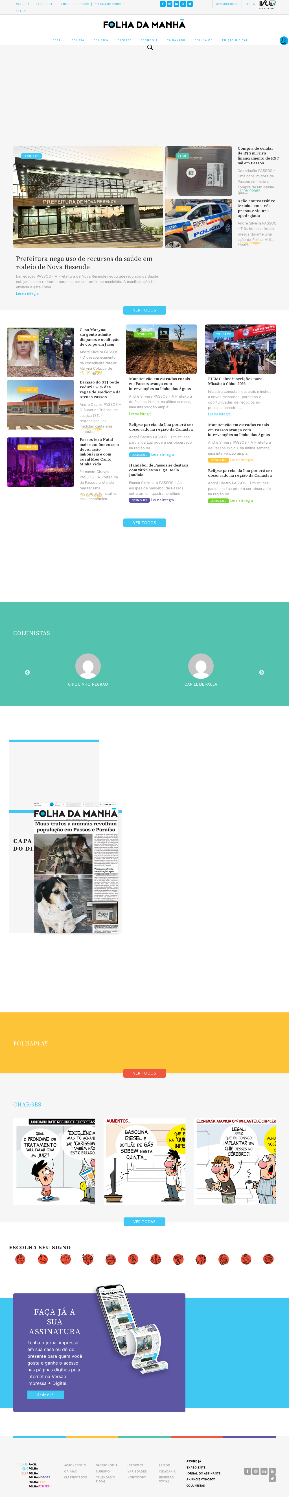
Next (261, 672)
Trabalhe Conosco (110, 4)
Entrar (22, 11)
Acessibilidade (227, 4)
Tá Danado (176, 40)
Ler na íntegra (27, 293)
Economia (149, 40)
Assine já (45, 1395)
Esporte (125, 40)
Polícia (78, 40)
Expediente (45, 4)
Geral (57, 40)
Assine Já (23, 4)
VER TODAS (144, 1222)
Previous (27, 672)
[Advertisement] (144, 101)
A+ (248, 4)
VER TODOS (144, 310)
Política (101, 40)
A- (255, 4)
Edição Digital (235, 40)
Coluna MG (204, 40)
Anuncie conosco (75, 4)
